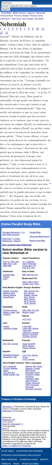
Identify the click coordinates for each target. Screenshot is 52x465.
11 (42, 28)
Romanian (29, 389)
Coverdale (14, 291)
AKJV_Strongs (30, 301)
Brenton (14, 310)
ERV (13, 262)
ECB (24, 268)
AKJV (10, 264)
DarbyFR (31, 344)
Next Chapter (28, 19)
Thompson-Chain (28, 460)
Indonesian (30, 379)
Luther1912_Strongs (30, 333)
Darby (24, 264)
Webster (14, 368)
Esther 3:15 (17, 446)
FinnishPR (30, 375)
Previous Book (6, 16)
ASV (17, 262)
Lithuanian (36, 383)
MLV (33, 268)
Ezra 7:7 (5, 428)
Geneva (6, 295)
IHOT (5, 279)
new (36, 291)
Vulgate (6, 326)
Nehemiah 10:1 (8, 420)
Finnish (37, 373)
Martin (24, 346)
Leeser (5, 370)
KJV (5, 262)
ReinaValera (8, 357)
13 (6, 32)
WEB (5, 264)
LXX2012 (6, 314)
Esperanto (29, 373)
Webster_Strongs (30, 295)
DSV (5, 344)
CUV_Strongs (32, 355)
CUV (24, 355)
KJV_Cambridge (9, 366)
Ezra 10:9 (6, 424)
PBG (27, 385)
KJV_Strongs (29, 293)
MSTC (25, 282)
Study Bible (6, 13)
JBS (15, 357)
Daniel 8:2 (26, 446)
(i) (9, 36)
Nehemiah (40, 13)
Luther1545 (26, 326)
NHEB (5, 375)
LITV (34, 266)
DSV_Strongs (12, 344)
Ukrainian (38, 389)
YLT (8, 262)
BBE (24, 275)
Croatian (36, 368)
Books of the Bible (37, 241)
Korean (28, 383)
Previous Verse (36, 16)
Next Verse (16, 19)
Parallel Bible (35, 232)
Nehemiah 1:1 (8, 407)
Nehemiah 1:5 (8, 411)
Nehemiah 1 (5, 19)
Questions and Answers (29, 451)
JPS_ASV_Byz (9, 373)
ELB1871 (26, 335)
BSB (5, 266)
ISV (32, 275)
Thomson (6, 310)
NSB (28, 275)
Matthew (6, 293)
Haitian (37, 375)
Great (13, 293)
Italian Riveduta (31, 381)
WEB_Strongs (29, 299)
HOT (24, 319)
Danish (32, 370)
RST (35, 366)
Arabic (39, 366)
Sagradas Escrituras (11, 355)
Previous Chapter (21, 16)
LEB (14, 264)
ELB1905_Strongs (29, 337)
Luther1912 (26, 331)
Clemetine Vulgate (10, 328)
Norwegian (30, 387)
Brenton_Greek (9, 312)
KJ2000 (25, 284)
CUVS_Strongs (28, 359)
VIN (36, 275)
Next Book (39, 19)
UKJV (31, 284)
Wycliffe (6, 291)
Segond (31, 13)
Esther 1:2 (6, 446)
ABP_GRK (26, 310)
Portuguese (34, 385)
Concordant (27, 266)
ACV (29, 268)
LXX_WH (35, 310)
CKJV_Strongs (30, 303)
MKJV (30, 282)
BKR (27, 370)
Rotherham (32, 264)
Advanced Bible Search (40, 237)
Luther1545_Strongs (30, 328)
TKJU (36, 284)
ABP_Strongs (29, 291)
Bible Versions (19, 13)
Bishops (13, 295)
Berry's (44, 460)
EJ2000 (12, 375)
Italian (37, 379)
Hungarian (30, 377)
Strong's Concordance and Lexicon (21, 455)
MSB (9, 266)
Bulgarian (29, 368)
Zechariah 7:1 (17, 424)
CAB (17, 312)
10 (37, 28)
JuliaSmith (30, 262)
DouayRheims (8, 297)
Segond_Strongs (29, 348)
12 (1, 32)
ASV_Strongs (29, 297)
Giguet (25, 344)
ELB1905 (34, 335)
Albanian (29, 366)
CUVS (25, 357)
